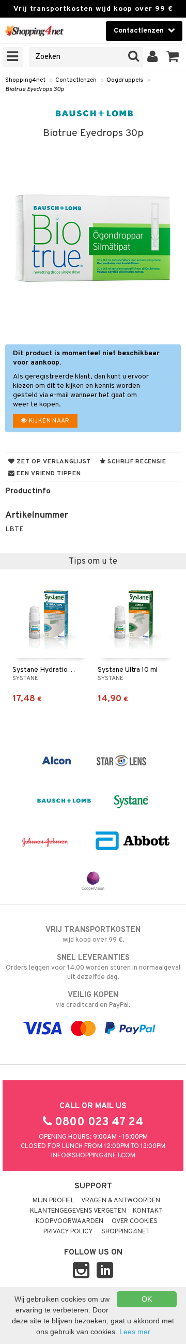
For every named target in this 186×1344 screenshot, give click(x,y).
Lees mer (134, 1331)
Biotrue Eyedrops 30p (34, 89)
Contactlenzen (76, 80)
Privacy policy (68, 1232)
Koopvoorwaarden (69, 1221)
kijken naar (48, 421)
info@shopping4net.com (93, 1156)
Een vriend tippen (48, 474)
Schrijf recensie (136, 462)
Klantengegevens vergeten (78, 1211)
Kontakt (148, 1211)
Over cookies (135, 1221)
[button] (172, 57)
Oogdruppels (124, 80)
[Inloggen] (152, 57)
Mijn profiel (53, 1201)
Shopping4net (25, 80)
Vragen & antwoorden (120, 1201)
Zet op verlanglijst (53, 462)
